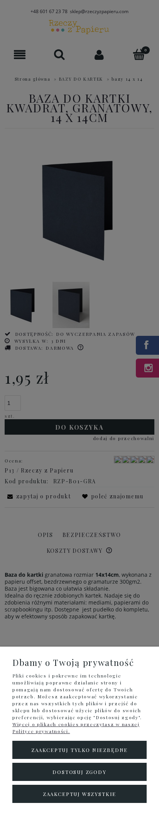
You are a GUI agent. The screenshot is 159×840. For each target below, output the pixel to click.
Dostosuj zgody (79, 772)
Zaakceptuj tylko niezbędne (79, 750)
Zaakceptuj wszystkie (79, 794)
